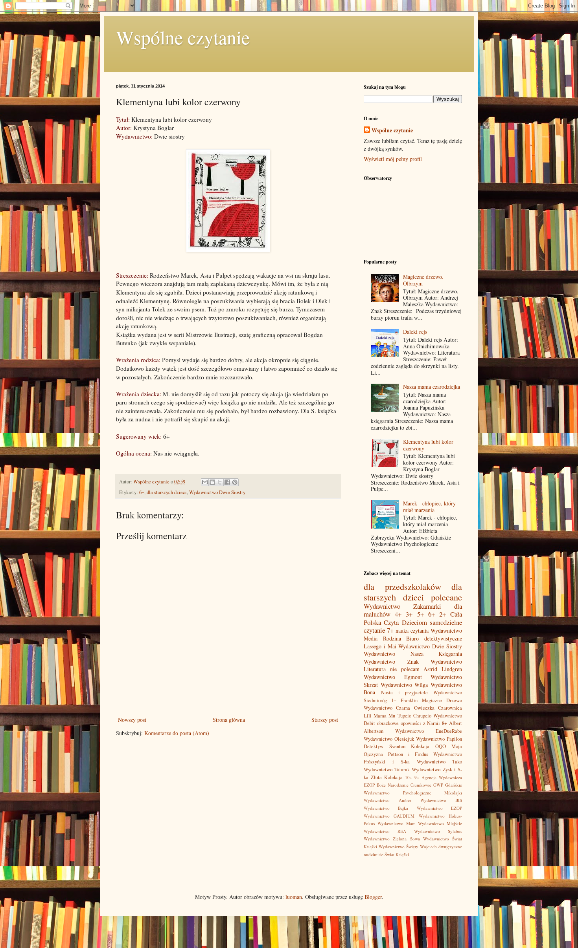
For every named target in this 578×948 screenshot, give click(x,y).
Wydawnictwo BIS (441, 800)
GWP (438, 785)
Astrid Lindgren (442, 669)
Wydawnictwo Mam (396, 823)
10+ (408, 777)
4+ (398, 614)
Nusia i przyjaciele (404, 692)
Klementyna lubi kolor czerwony (428, 445)
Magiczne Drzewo (442, 700)
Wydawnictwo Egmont (393, 677)
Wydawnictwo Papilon (439, 739)
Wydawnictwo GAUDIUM (389, 816)
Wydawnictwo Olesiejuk (389, 739)
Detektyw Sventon (384, 746)
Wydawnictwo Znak (391, 661)
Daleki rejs (415, 331)
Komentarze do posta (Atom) (176, 733)
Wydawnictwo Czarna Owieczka (399, 708)
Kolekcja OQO (428, 746)
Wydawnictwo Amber (387, 800)
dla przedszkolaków (402, 586)
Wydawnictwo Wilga (404, 684)
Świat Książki (397, 854)
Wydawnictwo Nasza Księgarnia (413, 653)
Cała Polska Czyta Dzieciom (413, 618)
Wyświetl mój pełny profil (393, 159)
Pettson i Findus (408, 754)
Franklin (409, 700)
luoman (293, 896)
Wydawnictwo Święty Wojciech (408, 846)
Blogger (373, 896)
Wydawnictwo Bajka (386, 808)
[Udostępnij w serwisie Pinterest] (235, 482)
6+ (141, 492)
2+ (442, 614)
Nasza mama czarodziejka (431, 386)
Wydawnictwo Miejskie (440, 823)
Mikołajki (453, 793)
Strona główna (229, 719)
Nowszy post (132, 719)
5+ (420, 614)
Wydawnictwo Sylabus (438, 831)
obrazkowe (388, 723)
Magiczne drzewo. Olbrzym (423, 280)
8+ (444, 723)
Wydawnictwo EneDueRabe (428, 731)
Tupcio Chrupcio (414, 715)
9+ (416, 777)
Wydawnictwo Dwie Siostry (217, 492)
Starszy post (324, 719)
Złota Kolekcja (387, 777)
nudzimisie (373, 854)
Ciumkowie (420, 785)
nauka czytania (412, 630)
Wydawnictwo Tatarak (387, 769)
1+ (393, 700)
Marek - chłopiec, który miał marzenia (429, 507)
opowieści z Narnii (420, 723)
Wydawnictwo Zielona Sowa (392, 839)
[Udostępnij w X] (220, 482)
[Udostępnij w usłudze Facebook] (227, 482)
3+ (409, 614)
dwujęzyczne (450, 846)
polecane (446, 597)
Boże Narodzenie (393, 785)
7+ (390, 630)
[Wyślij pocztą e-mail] (205, 482)
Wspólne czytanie (183, 36)
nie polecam (405, 669)
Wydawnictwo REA (385, 831)
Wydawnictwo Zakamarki (402, 606)
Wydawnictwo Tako (439, 761)
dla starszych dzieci (167, 492)
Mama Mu (384, 715)
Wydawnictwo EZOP (439, 808)
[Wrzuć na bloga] (212, 482)
